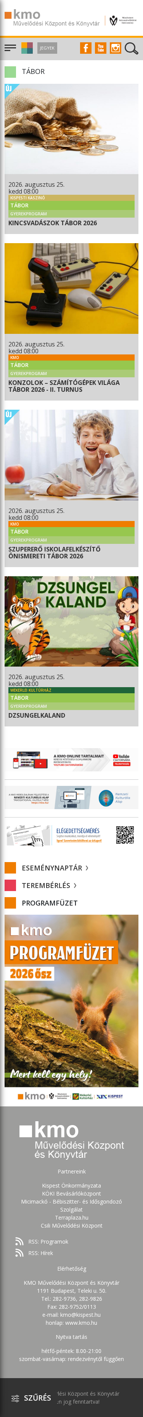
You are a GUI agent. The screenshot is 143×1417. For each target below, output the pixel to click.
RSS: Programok (48, 1241)
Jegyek (47, 48)
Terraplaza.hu (71, 1217)
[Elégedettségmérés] (71, 835)
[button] (26, 51)
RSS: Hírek (40, 1253)
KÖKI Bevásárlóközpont (71, 1193)
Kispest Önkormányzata (71, 1185)
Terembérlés (47, 885)
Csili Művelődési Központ (72, 1225)
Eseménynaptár (53, 867)
